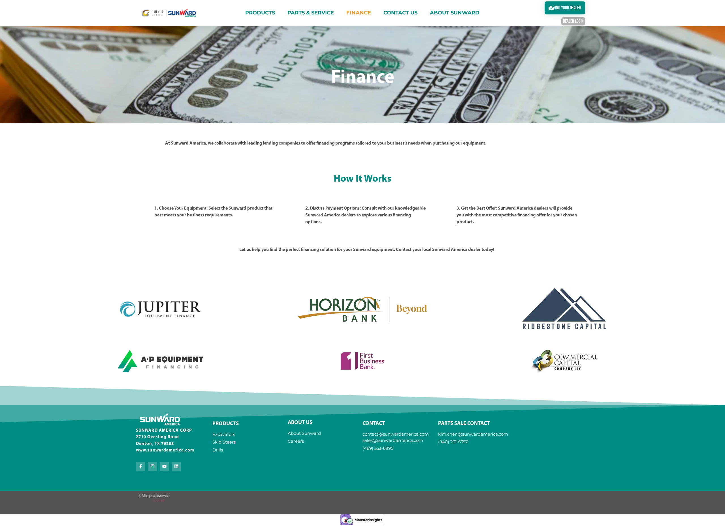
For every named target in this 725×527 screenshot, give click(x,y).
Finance (358, 13)
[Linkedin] (176, 466)
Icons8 (159, 500)
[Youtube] (164, 466)
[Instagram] (152, 466)
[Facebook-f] (140, 466)
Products (260, 13)
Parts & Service (310, 13)
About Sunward (454, 13)
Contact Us (400, 13)
